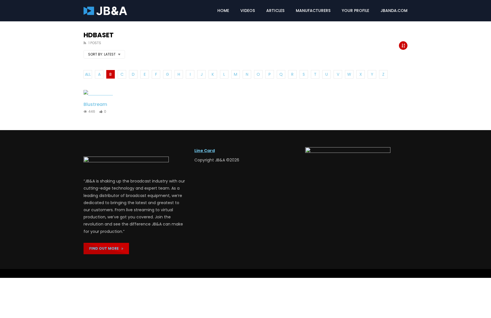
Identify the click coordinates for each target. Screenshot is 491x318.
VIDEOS (247, 10)
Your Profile (355, 10)
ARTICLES (275, 10)
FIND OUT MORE (105, 248)
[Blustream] (107, 93)
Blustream (95, 104)
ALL (88, 74)
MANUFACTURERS (313, 10)
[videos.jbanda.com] (105, 11)
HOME (223, 10)
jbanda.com (393, 10)
